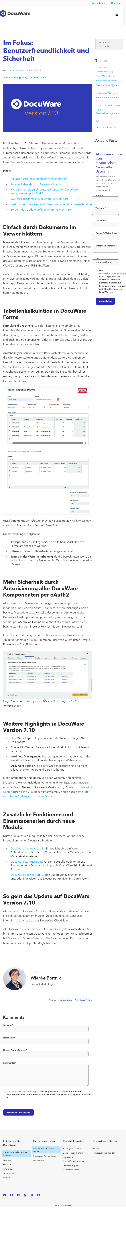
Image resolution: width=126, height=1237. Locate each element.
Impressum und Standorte (104, 1153)
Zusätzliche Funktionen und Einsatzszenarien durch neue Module (51, 204)
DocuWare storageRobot (26, 861)
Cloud (101, 67)
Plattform (7, 1164)
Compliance (104, 71)
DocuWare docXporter (25, 874)
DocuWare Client (37, 77)
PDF (25, 791)
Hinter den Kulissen (108, 105)
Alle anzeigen (108, 127)
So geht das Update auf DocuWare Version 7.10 (41, 209)
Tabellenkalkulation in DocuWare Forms (36, 184)
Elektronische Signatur (108, 87)
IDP (99, 121)
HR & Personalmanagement (107, 113)
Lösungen (7, 1160)
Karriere (6, 1178)
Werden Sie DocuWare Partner (43, 1150)
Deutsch (115, 3)
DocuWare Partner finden (44, 1156)
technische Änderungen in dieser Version (29, 796)
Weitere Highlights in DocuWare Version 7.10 (39, 198)
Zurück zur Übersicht (104, 44)
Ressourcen (8, 1173)
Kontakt (96, 1148)
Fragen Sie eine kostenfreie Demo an (15, 1153)
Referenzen (8, 1169)
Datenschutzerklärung (73, 1153)
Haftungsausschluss (72, 1148)
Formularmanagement (107, 99)
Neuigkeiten (20, 77)
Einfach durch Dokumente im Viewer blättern (39, 178)
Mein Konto (98, 3)
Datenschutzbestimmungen (24, 1091)
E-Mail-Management (108, 80)
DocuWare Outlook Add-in (27, 848)
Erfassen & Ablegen (108, 93)
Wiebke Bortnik (15, 70)
